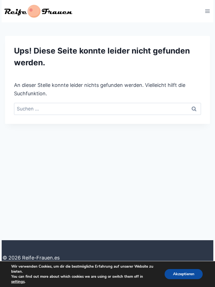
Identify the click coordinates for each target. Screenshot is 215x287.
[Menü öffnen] (207, 11)
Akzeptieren (183, 274)
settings (18, 281)
